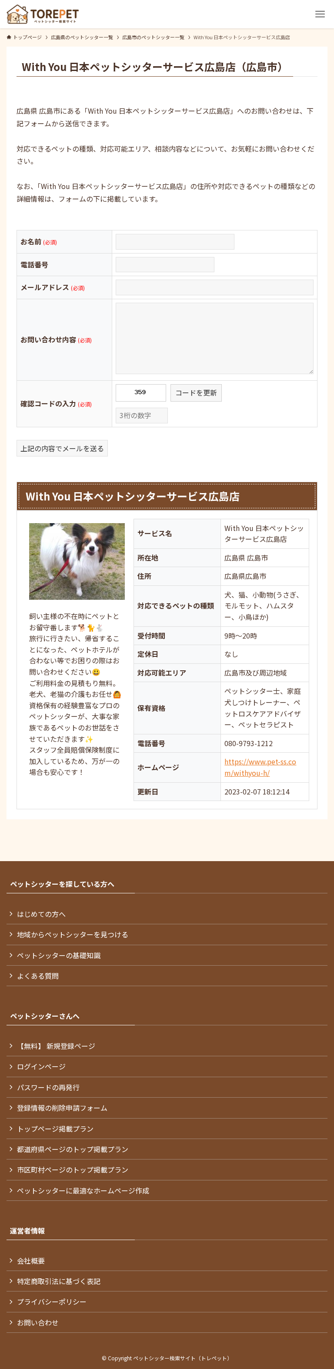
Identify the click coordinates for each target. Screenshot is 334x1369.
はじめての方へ (41, 914)
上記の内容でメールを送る (62, 448)
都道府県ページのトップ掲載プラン (72, 1149)
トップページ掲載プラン (55, 1128)
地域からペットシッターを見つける (72, 934)
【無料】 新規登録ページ (56, 1046)
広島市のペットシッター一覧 (153, 37)
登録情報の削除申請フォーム (62, 1107)
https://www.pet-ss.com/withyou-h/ (260, 767)
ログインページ (41, 1066)
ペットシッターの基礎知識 (58, 955)
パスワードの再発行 (48, 1087)
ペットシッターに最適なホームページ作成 (83, 1190)
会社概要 (31, 1260)
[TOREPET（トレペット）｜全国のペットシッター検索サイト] (43, 14)
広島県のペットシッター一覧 (82, 37)
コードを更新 (196, 392)
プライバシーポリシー (52, 1301)
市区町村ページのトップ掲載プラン (72, 1169)
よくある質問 (38, 975)
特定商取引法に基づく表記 (58, 1281)
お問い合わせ (38, 1322)
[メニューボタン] (320, 14)
